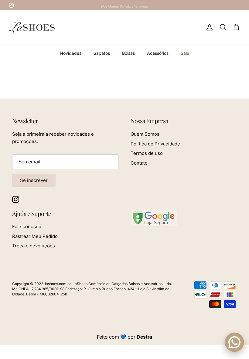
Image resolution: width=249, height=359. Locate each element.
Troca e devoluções (33, 246)
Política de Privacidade (155, 144)
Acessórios (158, 53)
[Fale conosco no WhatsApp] (234, 342)
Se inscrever (34, 180)
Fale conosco (26, 226)
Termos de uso (147, 153)
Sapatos (102, 53)
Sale (185, 53)
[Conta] (208, 27)
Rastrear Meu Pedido (35, 236)
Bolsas (128, 53)
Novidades (70, 53)
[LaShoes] (32, 27)
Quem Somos (145, 134)
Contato (139, 163)
